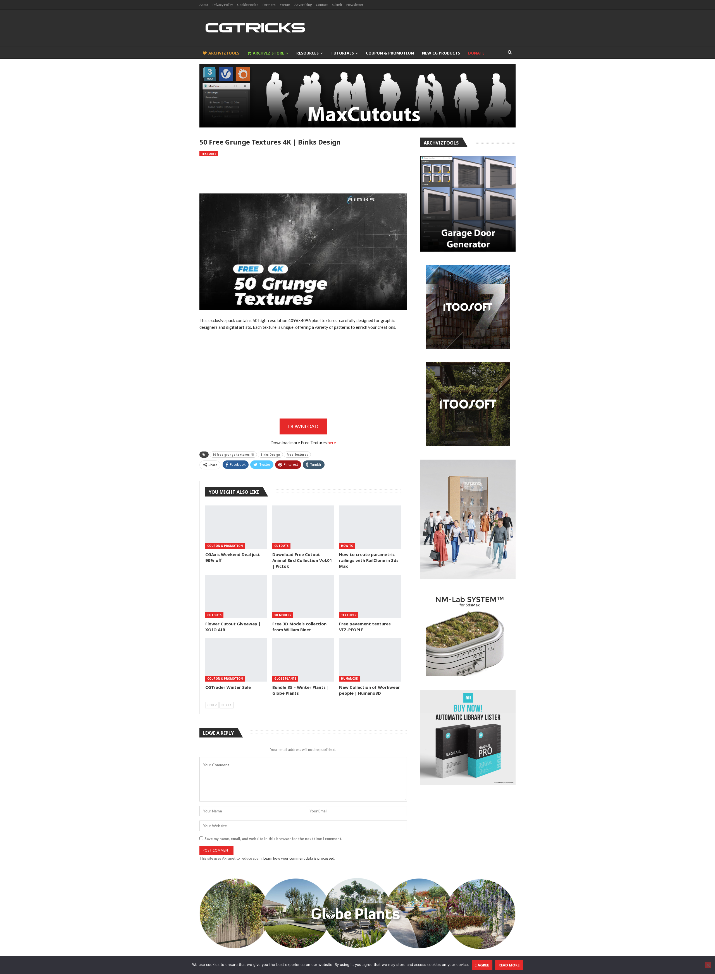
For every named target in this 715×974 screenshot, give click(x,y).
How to (347, 546)
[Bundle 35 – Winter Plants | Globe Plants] (303, 660)
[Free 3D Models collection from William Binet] (303, 596)
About (203, 5)
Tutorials (342, 53)
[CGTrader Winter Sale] (236, 660)
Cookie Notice (247, 5)
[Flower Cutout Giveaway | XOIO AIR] (236, 596)
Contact (322, 5)
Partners (269, 5)
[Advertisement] (303, 175)
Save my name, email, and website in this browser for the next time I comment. (273, 838)
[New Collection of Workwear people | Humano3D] (370, 660)
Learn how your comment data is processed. (299, 858)
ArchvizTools (223, 53)
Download (303, 426)
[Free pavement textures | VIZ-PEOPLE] (370, 596)
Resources (307, 53)
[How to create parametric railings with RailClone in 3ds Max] (370, 527)
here (332, 442)
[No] (708, 965)
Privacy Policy (223, 5)
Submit (337, 5)
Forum (285, 5)
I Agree (482, 965)
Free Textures (297, 455)
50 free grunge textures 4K (233, 455)
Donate (476, 53)
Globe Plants (285, 678)
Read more (509, 965)
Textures (208, 154)
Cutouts (281, 546)
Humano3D (349, 678)
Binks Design (270, 455)
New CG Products (441, 53)
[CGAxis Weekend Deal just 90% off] (236, 527)
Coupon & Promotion (390, 53)
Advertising (303, 5)
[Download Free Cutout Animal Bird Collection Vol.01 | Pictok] (303, 527)
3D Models (282, 615)
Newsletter (354, 5)
